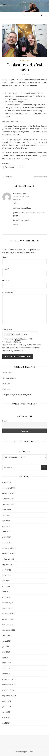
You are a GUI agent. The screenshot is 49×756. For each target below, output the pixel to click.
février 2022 (7, 602)
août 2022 (6, 570)
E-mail (5, 269)
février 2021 (7, 668)
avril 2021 (6, 657)
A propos (24, 61)
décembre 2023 (9, 488)
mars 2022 (6, 597)
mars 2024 (6, 482)
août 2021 (6, 635)
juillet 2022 (6, 575)
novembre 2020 (9, 684)
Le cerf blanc (7, 372)
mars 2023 (6, 537)
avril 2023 (6, 531)
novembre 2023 (9, 493)
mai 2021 (6, 652)
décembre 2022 (9, 548)
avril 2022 (6, 591)
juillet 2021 (6, 641)
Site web (6, 280)
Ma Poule (6, 389)
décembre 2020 (9, 679)
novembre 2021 (9, 619)
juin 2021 (6, 646)
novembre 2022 (9, 553)
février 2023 (7, 542)
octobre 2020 (8, 690)
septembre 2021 (9, 630)
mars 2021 (6, 663)
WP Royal (30, 752)
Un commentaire (40, 176)
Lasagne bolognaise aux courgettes (17, 394)
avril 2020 (6, 723)
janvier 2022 (7, 608)
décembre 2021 (9, 613)
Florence (9, 176)
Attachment (7, 329)
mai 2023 (6, 526)
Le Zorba (6, 383)
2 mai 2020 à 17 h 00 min (21, 196)
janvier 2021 (7, 673)
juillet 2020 (6, 706)
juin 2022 (6, 581)
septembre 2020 (9, 695)
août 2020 (6, 701)
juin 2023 (6, 520)
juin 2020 (6, 712)
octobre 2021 (8, 624)
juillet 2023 (6, 515)
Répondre (17, 199)
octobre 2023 (8, 499)
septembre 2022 (9, 564)
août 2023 (6, 509)
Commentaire (7, 292)
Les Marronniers (9, 378)
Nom (5, 257)
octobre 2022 (8, 559)
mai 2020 (6, 717)
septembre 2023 (9, 504)
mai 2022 (6, 586)
